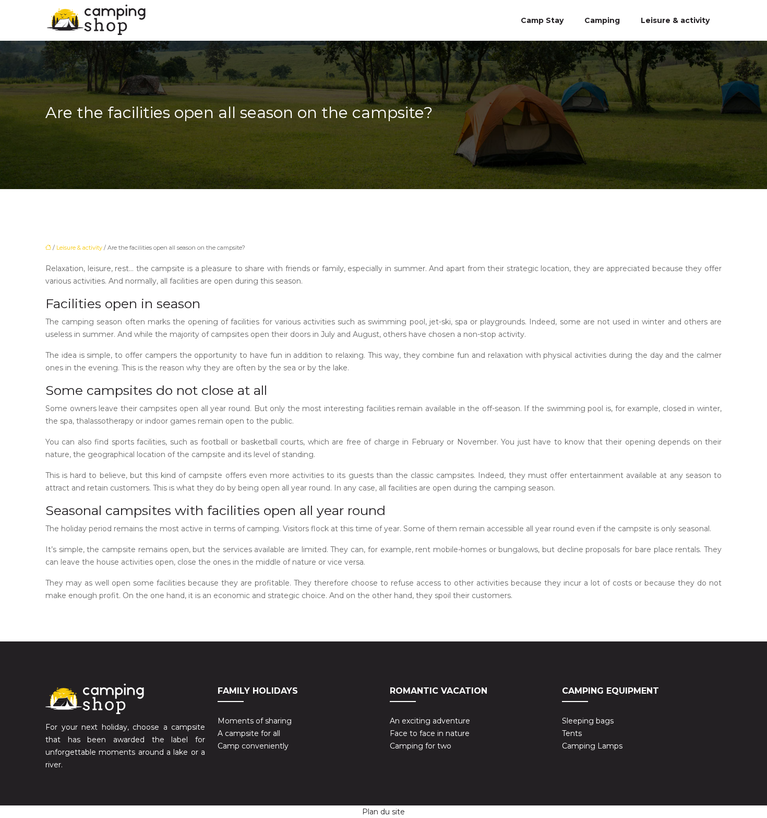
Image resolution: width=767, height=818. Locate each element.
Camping (602, 20)
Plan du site (383, 811)
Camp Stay (542, 20)
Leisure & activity (675, 20)
